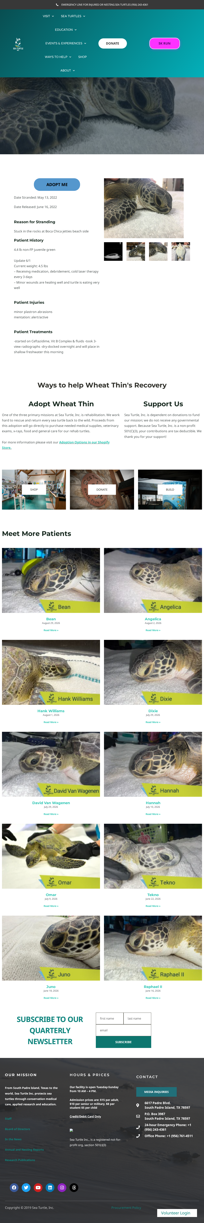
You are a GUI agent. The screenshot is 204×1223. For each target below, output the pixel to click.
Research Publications (20, 1160)
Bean (51, 619)
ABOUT (65, 70)
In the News (13, 1139)
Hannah (153, 803)
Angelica (153, 619)
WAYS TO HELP (56, 57)
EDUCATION (64, 30)
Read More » (51, 630)
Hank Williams (51, 711)
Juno (51, 987)
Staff (8, 1118)
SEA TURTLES (71, 16)
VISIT (46, 16)
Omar (51, 895)
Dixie (153, 711)
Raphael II (153, 987)
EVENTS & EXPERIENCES (63, 43)
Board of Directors (17, 1129)
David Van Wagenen (51, 803)
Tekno (153, 895)
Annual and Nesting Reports (24, 1149)
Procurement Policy (126, 1207)
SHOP (82, 57)
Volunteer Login (175, 1213)
